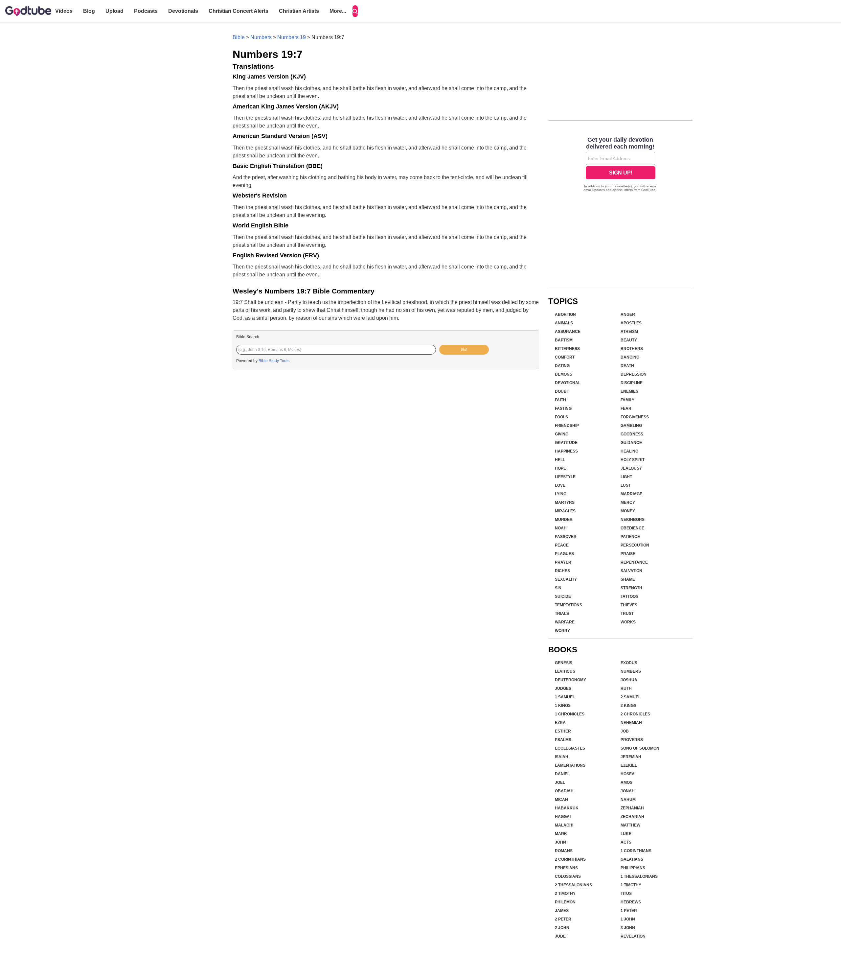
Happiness (566, 451)
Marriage (631, 494)
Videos (64, 11)
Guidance (631, 442)
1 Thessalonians (639, 876)
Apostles (631, 323)
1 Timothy (631, 885)
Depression (634, 374)
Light (626, 477)
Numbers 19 (291, 37)
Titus (626, 893)
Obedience (632, 528)
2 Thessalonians (573, 885)
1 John (628, 919)
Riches (562, 571)
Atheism (629, 331)
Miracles (565, 511)
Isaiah (561, 757)
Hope (560, 468)
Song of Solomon (640, 748)
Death (627, 365)
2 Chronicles (635, 714)
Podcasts (146, 11)
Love (560, 485)
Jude (560, 936)
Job (625, 731)
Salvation (631, 571)
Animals (564, 323)
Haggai (563, 816)
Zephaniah (632, 808)
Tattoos (629, 596)
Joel (560, 782)
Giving (561, 434)
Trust (627, 613)
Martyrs (565, 502)
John (560, 842)
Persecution (635, 545)
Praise (628, 553)
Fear (626, 408)
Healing (629, 451)
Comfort (565, 357)
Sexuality (566, 579)
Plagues (564, 553)
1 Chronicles (569, 714)
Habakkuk (567, 808)
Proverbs (632, 739)
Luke (626, 833)
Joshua (629, 680)
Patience (630, 536)
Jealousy (631, 468)
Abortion (565, 314)
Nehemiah (631, 722)
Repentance (634, 562)
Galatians (632, 859)
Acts (626, 842)
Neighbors (633, 519)
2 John (562, 927)
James (562, 910)
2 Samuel (631, 697)
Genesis (563, 663)
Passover (566, 536)
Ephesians (566, 868)
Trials (562, 613)
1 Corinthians (636, 851)
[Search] (355, 11)
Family (627, 400)
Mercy (628, 502)
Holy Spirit (633, 459)
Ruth (626, 688)
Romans (564, 851)
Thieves (629, 605)
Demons (563, 374)
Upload (114, 11)
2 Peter (563, 919)
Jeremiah (631, 757)
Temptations (568, 605)
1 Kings (563, 705)
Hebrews (631, 902)
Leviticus (565, 671)
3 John (628, 927)
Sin (558, 588)
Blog (89, 11)
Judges (563, 688)
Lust (626, 485)
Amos (626, 782)
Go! (464, 349)
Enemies (629, 391)
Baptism (564, 340)
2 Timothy (565, 893)
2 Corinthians (570, 859)
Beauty (629, 340)
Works (628, 622)
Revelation (633, 936)
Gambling (631, 425)
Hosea (628, 774)
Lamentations (570, 765)
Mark (561, 833)
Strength (631, 588)
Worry (562, 630)
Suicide (563, 596)
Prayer (563, 562)
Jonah (628, 791)
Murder (564, 519)
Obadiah (564, 791)
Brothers (632, 348)
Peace (562, 545)
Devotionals (183, 11)
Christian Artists (299, 11)
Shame (628, 579)
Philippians (633, 868)
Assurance (567, 331)
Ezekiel (629, 765)
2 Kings (628, 705)
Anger (628, 314)
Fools (561, 417)
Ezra (560, 722)
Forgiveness (635, 417)
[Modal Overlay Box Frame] (620, 165)
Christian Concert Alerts (238, 11)
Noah (561, 528)
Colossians (568, 876)
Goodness (632, 434)
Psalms (563, 739)
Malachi (564, 825)
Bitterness (567, 348)
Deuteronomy (570, 680)
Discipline (632, 383)
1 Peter (629, 910)
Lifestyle (565, 477)
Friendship (567, 425)
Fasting (563, 408)
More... (338, 11)
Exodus (629, 663)
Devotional (567, 383)
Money (628, 511)
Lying (560, 494)
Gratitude (566, 442)
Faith (560, 400)
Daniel (562, 774)
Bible (239, 37)
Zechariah (632, 816)
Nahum (628, 799)
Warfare (565, 622)
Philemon (565, 902)
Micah (561, 799)
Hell (560, 459)
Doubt (562, 391)
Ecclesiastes (570, 748)
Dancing (630, 357)
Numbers (261, 37)
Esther (563, 731)
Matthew (630, 825)
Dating (562, 365)
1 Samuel (565, 697)
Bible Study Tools (274, 361)
